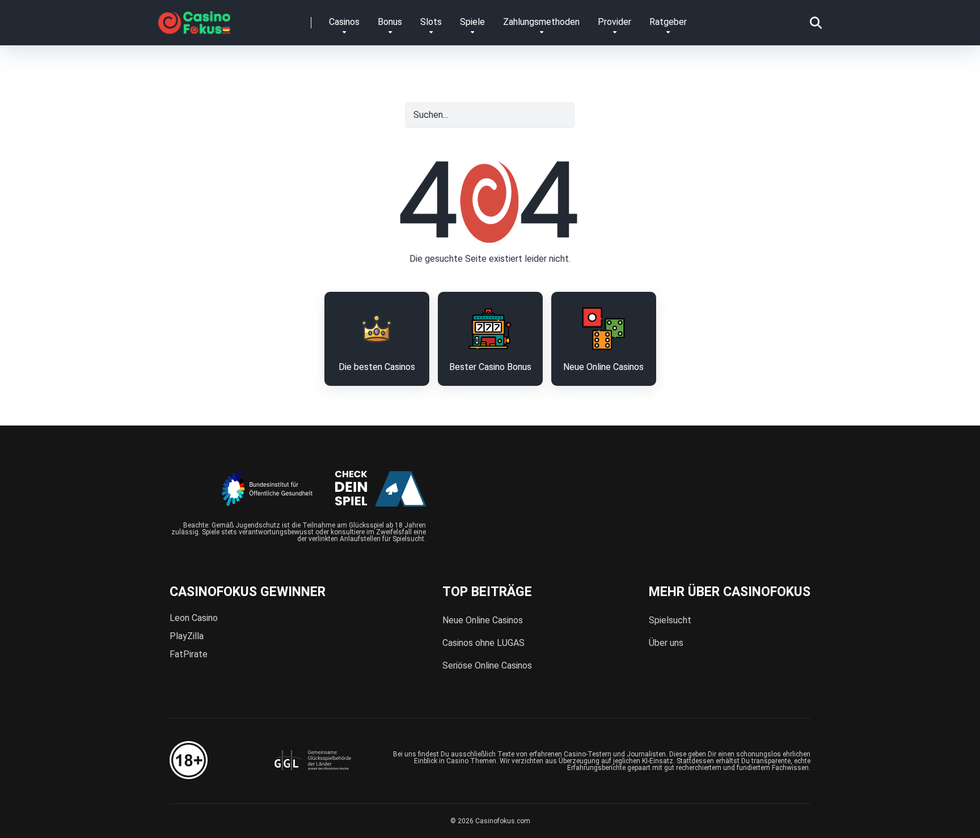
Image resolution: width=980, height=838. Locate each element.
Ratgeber (668, 21)
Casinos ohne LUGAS (483, 642)
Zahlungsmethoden (541, 21)
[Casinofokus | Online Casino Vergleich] (194, 18)
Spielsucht (670, 620)
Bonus (390, 21)
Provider (614, 21)
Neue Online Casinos (482, 620)
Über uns (666, 642)
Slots (431, 21)
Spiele (472, 21)
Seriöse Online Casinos (487, 665)
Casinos (344, 21)
